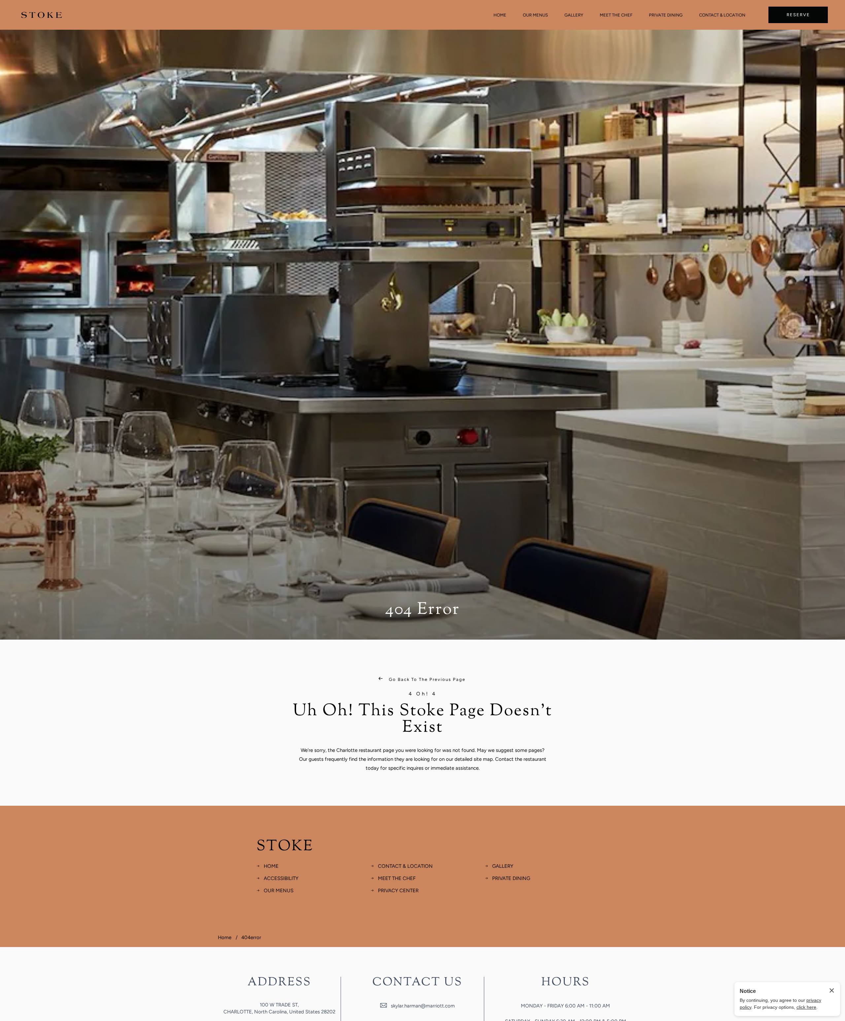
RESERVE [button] (798, 14)
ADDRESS (279, 982)
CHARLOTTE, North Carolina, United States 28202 (279, 1012)
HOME (499, 15)
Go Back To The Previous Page (426, 679)
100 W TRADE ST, (279, 1005)
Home (224, 937)
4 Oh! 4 (423, 693)
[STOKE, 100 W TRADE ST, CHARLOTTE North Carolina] (42, 15)
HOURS (565, 982)
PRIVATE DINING (666, 15)
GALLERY (573, 15)
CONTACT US (417, 982)
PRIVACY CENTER (398, 891)
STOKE (284, 847)
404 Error (422, 610)
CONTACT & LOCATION (722, 15)
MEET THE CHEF (616, 15)
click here (806, 1007)
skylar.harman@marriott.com (423, 1006)
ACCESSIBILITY (281, 878)
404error (251, 937)
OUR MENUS (535, 15)
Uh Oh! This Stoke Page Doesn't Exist (422, 719)
